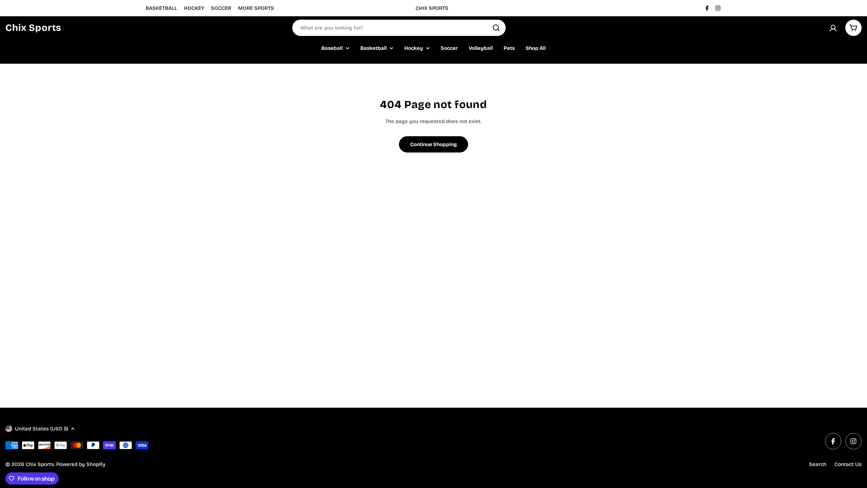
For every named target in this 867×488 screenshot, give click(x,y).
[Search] (496, 28)
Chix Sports (33, 28)
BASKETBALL (161, 8)
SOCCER (221, 8)
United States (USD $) (41, 429)
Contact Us (848, 464)
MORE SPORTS (256, 8)
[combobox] (399, 28)
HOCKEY (194, 8)
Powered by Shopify (80, 464)
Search (817, 464)
